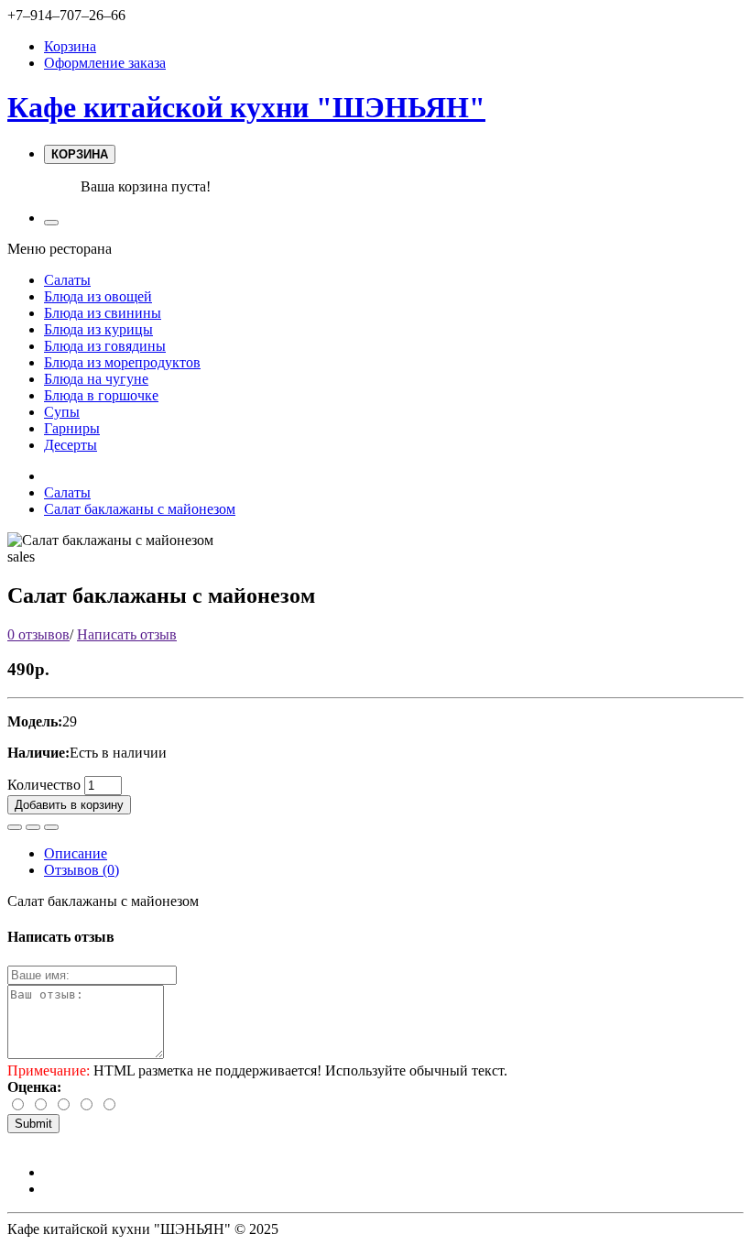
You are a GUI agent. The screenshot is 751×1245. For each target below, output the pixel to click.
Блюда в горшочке (101, 395)
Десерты (70, 445)
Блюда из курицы (98, 329)
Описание (75, 853)
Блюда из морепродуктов (122, 362)
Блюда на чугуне (96, 379)
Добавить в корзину (69, 805)
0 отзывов (38, 634)
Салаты (67, 280)
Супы (62, 412)
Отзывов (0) (81, 870)
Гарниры (72, 428)
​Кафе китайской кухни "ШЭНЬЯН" (246, 107)
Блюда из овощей (98, 296)
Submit (33, 1123)
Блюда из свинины (102, 313)
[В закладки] (14, 827)
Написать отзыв (127, 634)
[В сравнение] (33, 827)
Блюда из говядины (105, 346)
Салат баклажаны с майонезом (139, 509)
